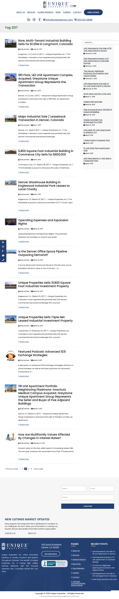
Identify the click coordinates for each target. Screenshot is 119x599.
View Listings (93, 12)
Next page (38, 469)
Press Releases (78, 568)
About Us (20, 12)
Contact (77, 12)
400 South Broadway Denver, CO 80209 (51, 546)
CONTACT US (10, 533)
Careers (67, 12)
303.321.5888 (84, 20)
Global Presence (45, 12)
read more (24, 65)
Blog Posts (77, 564)
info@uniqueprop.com (59, 20)
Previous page (12, 469)
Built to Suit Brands (72, 596)
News (58, 12)
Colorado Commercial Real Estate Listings (78, 583)
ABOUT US (32, 533)
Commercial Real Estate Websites (52, 596)
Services (31, 12)
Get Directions (51, 554)
